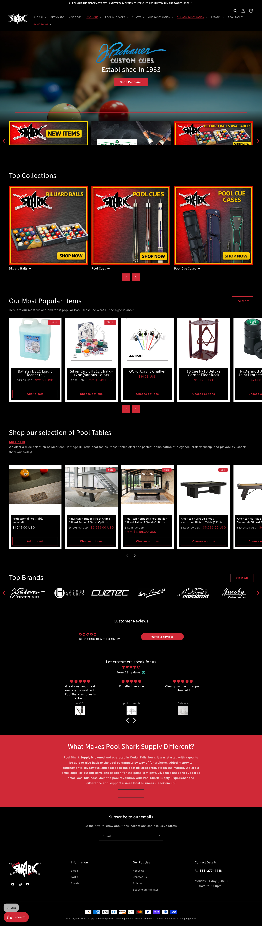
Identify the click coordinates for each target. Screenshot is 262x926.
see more (242, 301)
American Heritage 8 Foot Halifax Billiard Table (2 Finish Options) (146, 520)
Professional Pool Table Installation (27, 520)
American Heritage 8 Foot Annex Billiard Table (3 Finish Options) (89, 520)
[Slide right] (258, 141)
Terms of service (142, 918)
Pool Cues (98, 268)
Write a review (162, 636)
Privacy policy (105, 918)
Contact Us (140, 876)
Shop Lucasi (131, 83)
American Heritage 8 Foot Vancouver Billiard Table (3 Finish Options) (202, 520)
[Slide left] (4, 141)
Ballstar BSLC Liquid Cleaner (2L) (35, 373)
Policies (137, 883)
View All (242, 577)
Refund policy (123, 918)
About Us (138, 870)
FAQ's (74, 876)
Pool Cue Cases (185, 268)
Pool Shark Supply (85, 918)
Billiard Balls (18, 268)
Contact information (165, 918)
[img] (131, 667)
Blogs (74, 870)
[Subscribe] (159, 836)
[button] (235, 11)
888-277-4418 (210, 870)
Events (75, 883)
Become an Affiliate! (145, 889)
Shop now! (17, 441)
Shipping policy (187, 918)
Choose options (91, 394)
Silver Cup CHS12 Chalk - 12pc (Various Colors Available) (91, 373)
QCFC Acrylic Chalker (147, 371)
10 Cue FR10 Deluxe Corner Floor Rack (204, 373)
